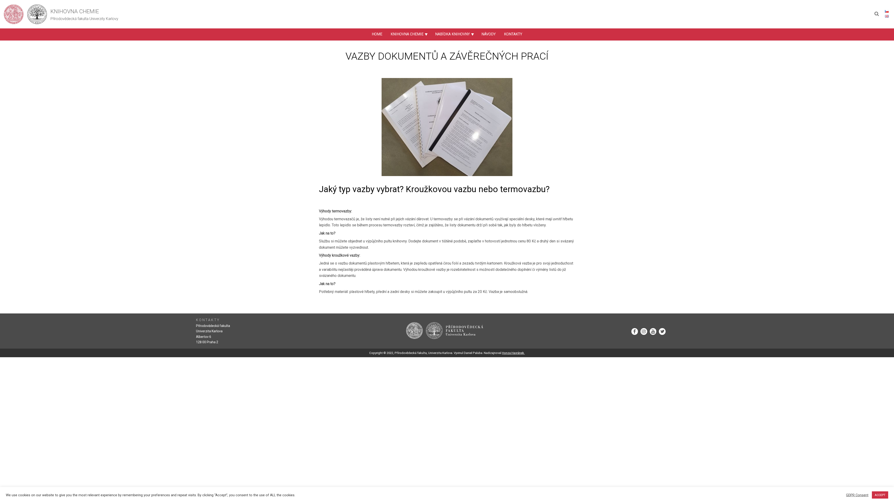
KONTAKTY (513, 34)
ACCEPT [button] (880, 495)
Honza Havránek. (513, 353)
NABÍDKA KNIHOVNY (452, 34)
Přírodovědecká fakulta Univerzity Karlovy (84, 19)
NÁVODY (488, 34)
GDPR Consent (857, 495)
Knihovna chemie (75, 11)
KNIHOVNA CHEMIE (407, 34)
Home (377, 34)
